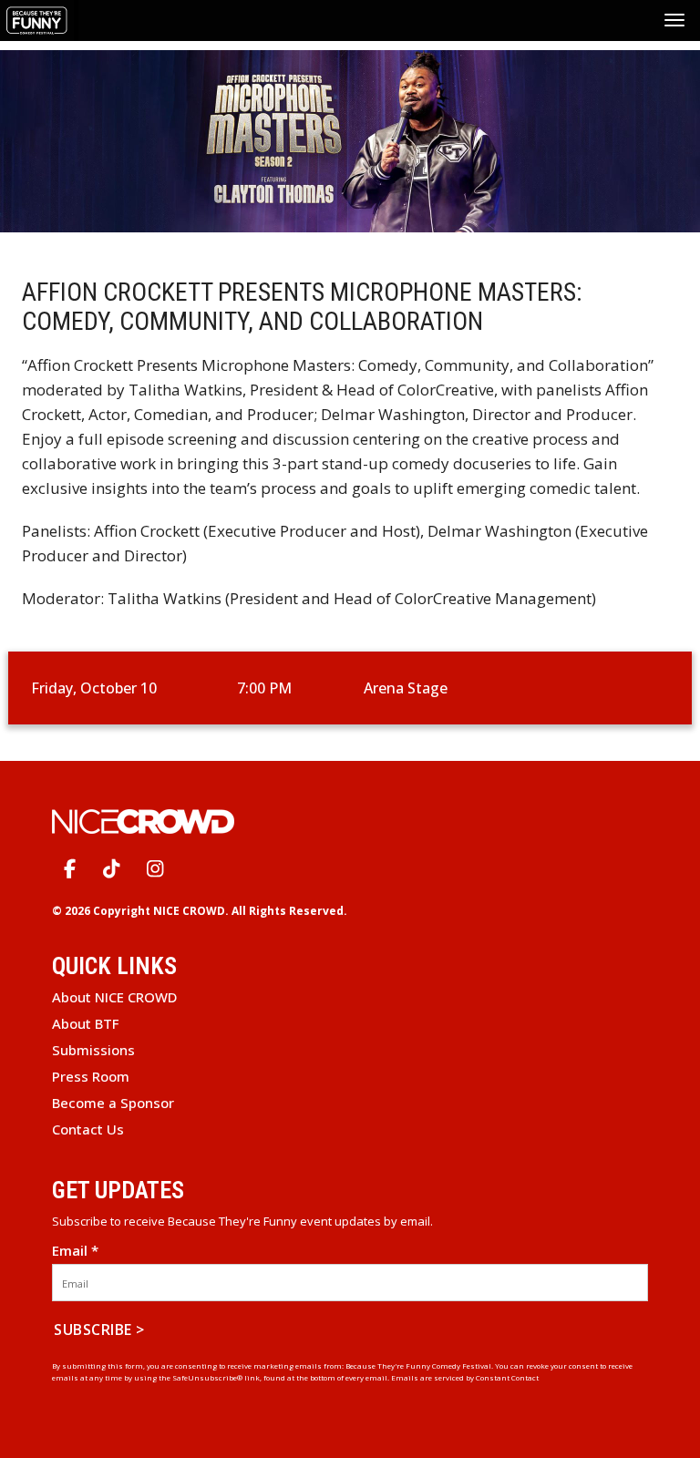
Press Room (90, 1076)
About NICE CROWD (114, 997)
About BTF (85, 1023)
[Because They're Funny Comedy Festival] (39, 18)
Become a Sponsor (113, 1103)
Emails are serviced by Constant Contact (465, 1377)
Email (75, 1250)
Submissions (93, 1050)
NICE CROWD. (191, 911)
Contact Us (88, 1129)
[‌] (70, 868)
